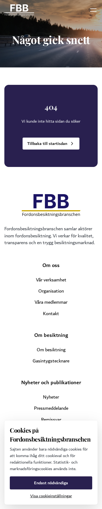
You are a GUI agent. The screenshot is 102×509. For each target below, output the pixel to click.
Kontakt (51, 314)
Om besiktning (51, 350)
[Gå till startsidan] (19, 10)
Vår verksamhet (51, 280)
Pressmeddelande (51, 408)
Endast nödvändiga (51, 482)
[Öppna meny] (93, 10)
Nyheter (51, 397)
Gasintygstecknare (51, 361)
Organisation (51, 291)
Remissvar (51, 420)
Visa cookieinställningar (51, 496)
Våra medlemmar (51, 302)
